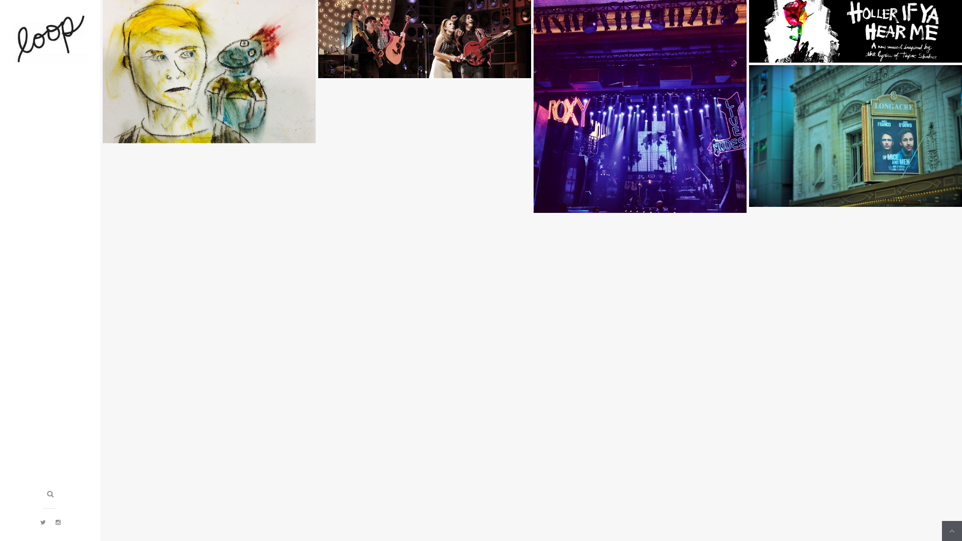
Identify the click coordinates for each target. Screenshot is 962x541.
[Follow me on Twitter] (43, 521)
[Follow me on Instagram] (58, 521)
